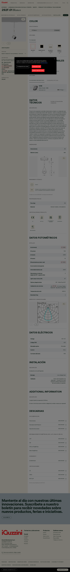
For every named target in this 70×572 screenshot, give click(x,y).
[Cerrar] (54, 58)
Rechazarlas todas (36, 66)
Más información (44, 62)
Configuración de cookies (23, 66)
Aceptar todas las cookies (38, 70)
